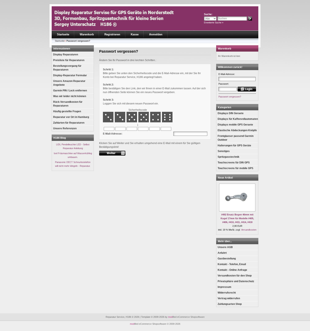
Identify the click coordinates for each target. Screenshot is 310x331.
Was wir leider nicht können (69, 96)
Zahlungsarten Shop (230, 304)
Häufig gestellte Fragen (67, 111)
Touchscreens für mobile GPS (235, 168)
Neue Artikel (225, 177)
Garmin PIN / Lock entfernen (70, 90)
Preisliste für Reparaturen (68, 60)
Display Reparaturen (65, 54)
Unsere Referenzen (65, 128)
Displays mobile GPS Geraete (235, 124)
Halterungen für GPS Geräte (234, 145)
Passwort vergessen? (229, 96)
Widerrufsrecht (227, 292)
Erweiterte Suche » (213, 22)
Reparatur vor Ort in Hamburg (71, 117)
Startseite (63, 34)
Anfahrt (222, 252)
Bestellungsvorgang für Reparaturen (67, 67)
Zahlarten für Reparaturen (68, 122)
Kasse (135, 34)
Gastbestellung (227, 258)
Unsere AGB (225, 247)
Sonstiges (224, 151)
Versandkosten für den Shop (235, 275)
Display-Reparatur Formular (70, 75)
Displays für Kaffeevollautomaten (238, 118)
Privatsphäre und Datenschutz (236, 281)
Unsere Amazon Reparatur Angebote (69, 83)
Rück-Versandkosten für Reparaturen (67, 103)
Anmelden (155, 34)
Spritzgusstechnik (228, 156)
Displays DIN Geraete (231, 113)
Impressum (224, 287)
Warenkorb (87, 34)
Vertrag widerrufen (229, 298)
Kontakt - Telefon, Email (232, 264)
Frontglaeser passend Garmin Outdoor (235, 138)
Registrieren (112, 34)
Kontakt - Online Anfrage (232, 269)
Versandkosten (248, 229)
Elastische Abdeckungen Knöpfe (237, 130)
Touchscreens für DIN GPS (234, 162)
